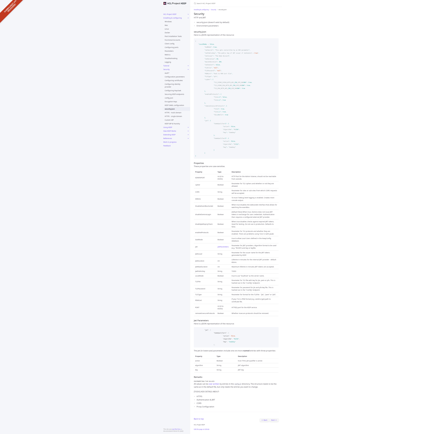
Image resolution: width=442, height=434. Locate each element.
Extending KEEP (169, 135)
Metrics (167, 55)
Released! (11, 7)
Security (166, 69)
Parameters (169, 51)
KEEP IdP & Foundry (172, 124)
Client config (169, 44)
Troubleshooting (171, 58)
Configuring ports (171, 47)
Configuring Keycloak (173, 90)
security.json (170, 109)
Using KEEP (167, 127)
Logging (168, 62)
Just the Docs (176, 429)
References (167, 138)
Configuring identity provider (172, 85)
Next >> (274, 420)
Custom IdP (169, 120)
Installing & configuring (172, 18)
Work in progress (170, 142)
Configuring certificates (174, 80)
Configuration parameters (175, 77)
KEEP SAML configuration (174, 105)
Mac (166, 25)
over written (214, 384)
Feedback (167, 146)
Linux (167, 29)
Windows (168, 21)
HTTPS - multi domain (173, 112)
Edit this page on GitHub (201, 429)
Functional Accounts (172, 40)
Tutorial (166, 66)
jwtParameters (223, 247)
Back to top (199, 419)
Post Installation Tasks (173, 36)
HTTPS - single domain (173, 116)
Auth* (167, 73)
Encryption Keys (171, 101)
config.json (169, 98)
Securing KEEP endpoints (174, 94)
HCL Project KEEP (169, 14)
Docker (167, 32)
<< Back (264, 420)
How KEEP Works (169, 131)
